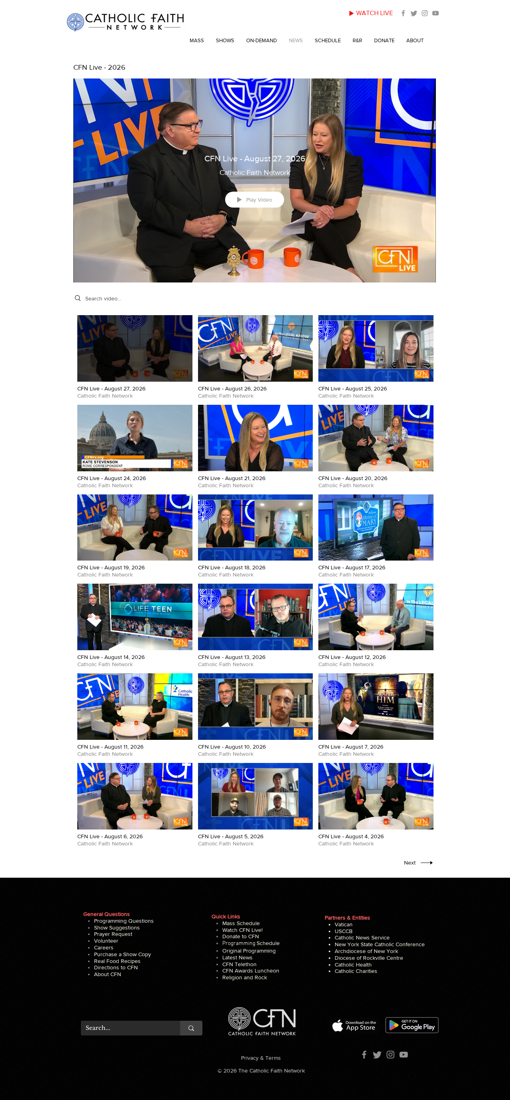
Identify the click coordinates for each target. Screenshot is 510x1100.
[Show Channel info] (428, 68)
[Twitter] (414, 13)
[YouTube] (435, 13)
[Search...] (191, 1028)
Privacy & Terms (261, 1058)
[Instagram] (425, 13)
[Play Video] (135, 357)
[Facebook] (403, 13)
